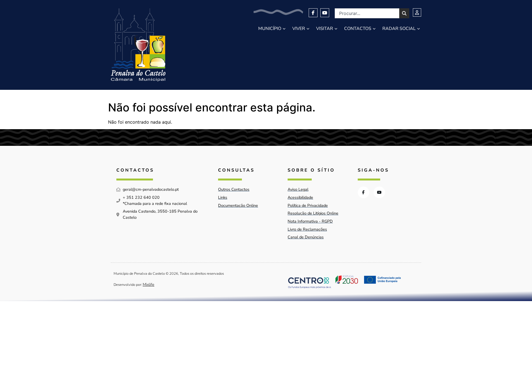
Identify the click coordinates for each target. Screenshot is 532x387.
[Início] (138, 45)
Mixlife (148, 284)
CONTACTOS (357, 29)
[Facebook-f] (313, 12)
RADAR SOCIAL (399, 29)
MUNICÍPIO (269, 29)
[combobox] (367, 13)
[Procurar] (404, 13)
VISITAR (324, 29)
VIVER (298, 29)
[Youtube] (324, 12)
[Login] (417, 12)
